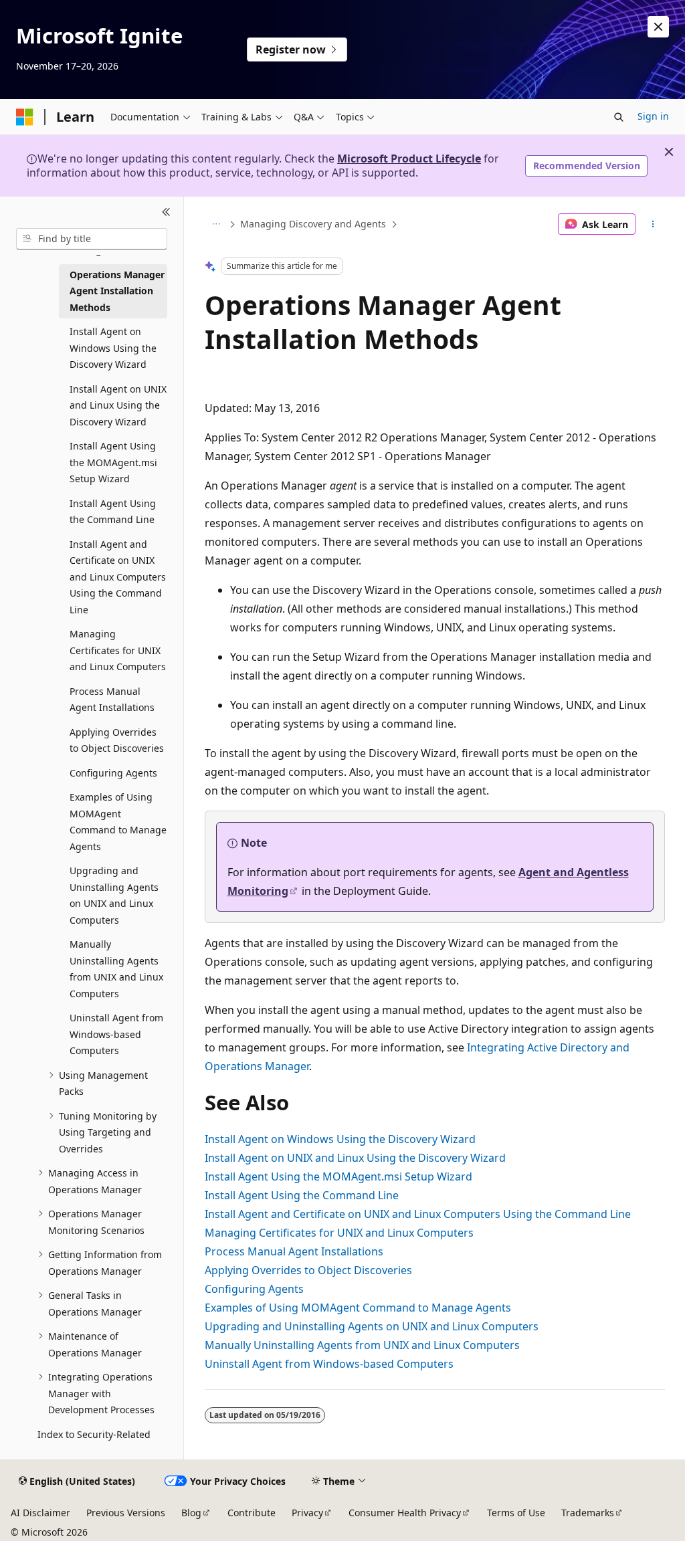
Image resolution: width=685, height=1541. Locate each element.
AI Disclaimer (40, 1512)
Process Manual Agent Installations (294, 1251)
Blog (191, 1512)
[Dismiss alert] (658, 26)
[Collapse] (166, 212)
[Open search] (618, 117)
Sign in (653, 116)
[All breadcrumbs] (216, 224)
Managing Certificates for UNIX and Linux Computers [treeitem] (118, 650)
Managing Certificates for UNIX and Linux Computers (339, 1232)
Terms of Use (516, 1512)
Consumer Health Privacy (405, 1512)
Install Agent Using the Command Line (302, 1195)
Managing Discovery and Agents (313, 223)
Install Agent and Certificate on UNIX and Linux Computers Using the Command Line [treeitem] (118, 577)
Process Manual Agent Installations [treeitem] (112, 699)
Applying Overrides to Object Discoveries (308, 1270)
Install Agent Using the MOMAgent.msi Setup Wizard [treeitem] (113, 462)
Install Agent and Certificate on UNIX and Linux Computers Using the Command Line (418, 1214)
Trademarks (587, 1512)
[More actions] (652, 224)
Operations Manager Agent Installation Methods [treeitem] (117, 291)
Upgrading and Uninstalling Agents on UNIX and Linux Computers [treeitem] (114, 895)
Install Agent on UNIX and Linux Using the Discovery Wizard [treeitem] (118, 405)
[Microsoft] (24, 117)
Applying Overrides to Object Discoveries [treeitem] (117, 740)
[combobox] (91, 238)
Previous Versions (125, 1512)
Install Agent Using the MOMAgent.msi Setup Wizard (338, 1176)
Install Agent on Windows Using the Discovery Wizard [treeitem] (113, 348)
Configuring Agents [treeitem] (113, 772)
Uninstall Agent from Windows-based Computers (329, 1363)
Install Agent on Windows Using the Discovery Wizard (340, 1139)
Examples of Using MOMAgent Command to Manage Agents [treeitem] (118, 822)
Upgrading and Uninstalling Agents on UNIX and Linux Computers (372, 1326)
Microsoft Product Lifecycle (409, 158)
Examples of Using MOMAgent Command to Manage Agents (358, 1307)
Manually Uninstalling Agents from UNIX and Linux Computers (362, 1345)
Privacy (307, 1512)
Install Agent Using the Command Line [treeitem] (113, 511)
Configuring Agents (254, 1288)
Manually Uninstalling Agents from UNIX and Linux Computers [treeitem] (116, 969)
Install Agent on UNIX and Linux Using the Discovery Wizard (355, 1157)
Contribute (251, 1512)
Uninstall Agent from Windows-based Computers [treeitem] (116, 1034)
